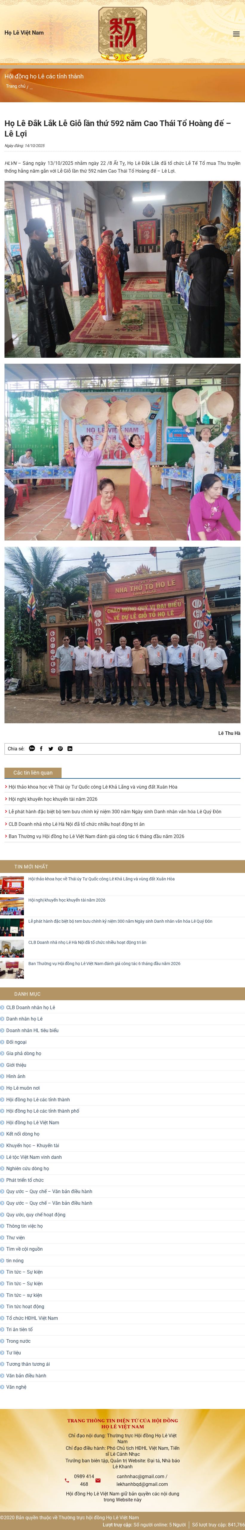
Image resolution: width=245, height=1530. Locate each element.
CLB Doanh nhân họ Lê (30, 1007)
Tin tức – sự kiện (24, 1295)
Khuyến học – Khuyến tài (32, 1145)
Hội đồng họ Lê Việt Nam (32, 1122)
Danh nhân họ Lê (24, 1019)
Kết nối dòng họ (22, 1134)
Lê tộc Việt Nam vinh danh (34, 1157)
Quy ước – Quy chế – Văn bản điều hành (49, 1191)
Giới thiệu (16, 1065)
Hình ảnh (15, 1076)
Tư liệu (13, 1353)
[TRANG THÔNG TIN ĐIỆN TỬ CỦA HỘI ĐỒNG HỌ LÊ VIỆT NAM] (122, 34)
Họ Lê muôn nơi (23, 1088)
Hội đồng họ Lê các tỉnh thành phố (42, 1111)
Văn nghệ (16, 1387)
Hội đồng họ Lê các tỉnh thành (38, 1099)
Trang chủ (15, 86)
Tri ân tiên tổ (19, 1329)
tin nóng (15, 1260)
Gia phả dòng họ (23, 1053)
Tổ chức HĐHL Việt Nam (32, 1318)
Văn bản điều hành (26, 1376)
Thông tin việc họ (24, 1226)
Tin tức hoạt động (25, 1306)
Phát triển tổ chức (25, 1180)
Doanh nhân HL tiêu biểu (32, 1030)
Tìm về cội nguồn (24, 1249)
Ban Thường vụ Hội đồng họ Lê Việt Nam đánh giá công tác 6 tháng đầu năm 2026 (96, 836)
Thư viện (15, 1238)
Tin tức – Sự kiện (24, 1272)
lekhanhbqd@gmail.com (142, 1484)
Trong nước (18, 1341)
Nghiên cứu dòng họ (27, 1168)
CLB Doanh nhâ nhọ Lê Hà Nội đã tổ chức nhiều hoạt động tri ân (77, 824)
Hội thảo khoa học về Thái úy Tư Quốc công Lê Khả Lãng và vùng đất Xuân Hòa (93, 787)
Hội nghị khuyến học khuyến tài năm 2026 (53, 799)
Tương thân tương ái (28, 1364)
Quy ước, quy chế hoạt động (35, 1215)
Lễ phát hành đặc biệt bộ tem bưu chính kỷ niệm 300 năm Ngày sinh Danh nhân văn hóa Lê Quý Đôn (115, 811)
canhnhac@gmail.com (140, 1476)
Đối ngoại (16, 1042)
